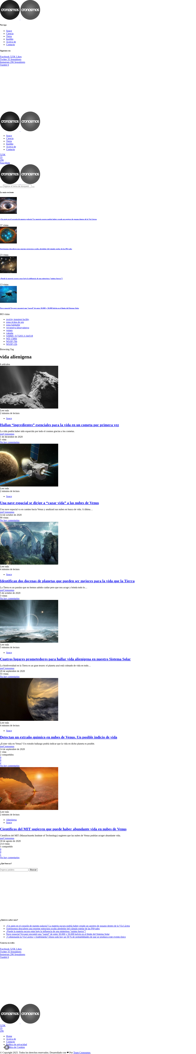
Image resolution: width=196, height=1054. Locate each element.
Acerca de (11, 42)
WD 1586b (11, 338)
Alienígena (11, 819)
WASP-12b (11, 344)
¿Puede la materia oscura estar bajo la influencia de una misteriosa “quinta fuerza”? (31, 278)
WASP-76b (11, 341)
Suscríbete (5, 163)
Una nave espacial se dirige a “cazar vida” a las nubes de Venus (49, 503)
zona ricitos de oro (15, 322)
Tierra (9, 36)
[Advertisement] (98, 89)
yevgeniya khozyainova (17, 327)
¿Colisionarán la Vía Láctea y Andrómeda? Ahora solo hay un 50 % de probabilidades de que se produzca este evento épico (66, 937)
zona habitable (13, 325)
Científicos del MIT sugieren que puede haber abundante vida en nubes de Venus (63, 829)
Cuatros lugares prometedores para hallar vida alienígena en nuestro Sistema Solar (65, 659)
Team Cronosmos (81, 1052)
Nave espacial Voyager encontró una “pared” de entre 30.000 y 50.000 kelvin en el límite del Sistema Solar (39, 308)
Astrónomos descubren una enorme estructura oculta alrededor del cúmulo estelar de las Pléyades (36, 249)
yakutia (9, 333)
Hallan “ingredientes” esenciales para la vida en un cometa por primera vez (59, 425)
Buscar (33, 870)
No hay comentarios (9, 442)
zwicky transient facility (17, 319)
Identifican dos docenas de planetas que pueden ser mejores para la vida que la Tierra (67, 581)
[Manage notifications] (6, 1047)
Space (9, 30)
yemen (9, 330)
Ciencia (9, 33)
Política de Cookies (15, 1047)
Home (9, 1036)
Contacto (10, 44)
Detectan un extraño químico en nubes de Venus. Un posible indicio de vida (58, 737)
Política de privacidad (16, 1044)
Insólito (9, 39)
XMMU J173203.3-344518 (19, 336)
